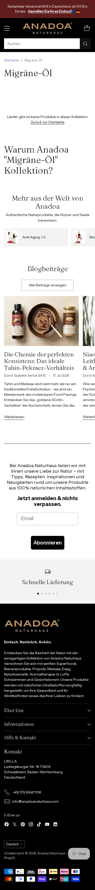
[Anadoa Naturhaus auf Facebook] (7, 825)
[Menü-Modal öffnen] (7, 28)
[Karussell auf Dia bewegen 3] (46, 594)
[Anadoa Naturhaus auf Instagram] (31, 825)
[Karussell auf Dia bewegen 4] (49, 594)
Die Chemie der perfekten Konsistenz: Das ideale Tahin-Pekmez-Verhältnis (39, 361)
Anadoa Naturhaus (51, 853)
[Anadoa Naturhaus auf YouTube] (47, 825)
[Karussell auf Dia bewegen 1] (38, 594)
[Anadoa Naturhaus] (47, 28)
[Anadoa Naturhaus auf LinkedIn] (55, 825)
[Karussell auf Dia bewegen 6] (57, 594)
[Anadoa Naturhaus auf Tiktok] (39, 825)
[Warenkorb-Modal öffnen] (87, 28)
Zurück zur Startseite (48, 122)
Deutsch (12, 844)
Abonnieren (47, 543)
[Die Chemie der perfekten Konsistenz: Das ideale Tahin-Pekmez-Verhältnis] (41, 321)
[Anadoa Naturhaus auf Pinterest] (23, 825)
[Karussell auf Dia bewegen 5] (53, 594)
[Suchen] (85, 43)
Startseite (11, 60)
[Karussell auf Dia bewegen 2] (42, 594)
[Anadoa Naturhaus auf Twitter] (15, 825)
